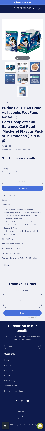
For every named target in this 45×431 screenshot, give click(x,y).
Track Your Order (11, 386)
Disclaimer (8, 375)
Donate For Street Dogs (13, 391)
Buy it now (22, 188)
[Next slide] (41, 38)
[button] (4, 8)
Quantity (5, 169)
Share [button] (6, 265)
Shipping (12, 149)
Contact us (8, 370)
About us (7, 365)
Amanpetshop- (18, 425)
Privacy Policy (9, 381)
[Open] (5, 425)
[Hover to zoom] (22, 39)
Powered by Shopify (30, 425)
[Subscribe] (38, 346)
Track (22, 313)
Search (7, 360)
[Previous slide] (4, 38)
